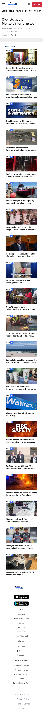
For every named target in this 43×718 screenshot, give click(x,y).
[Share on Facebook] (9, 35)
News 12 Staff (7, 28)
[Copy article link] (15, 35)
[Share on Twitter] (12, 35)
